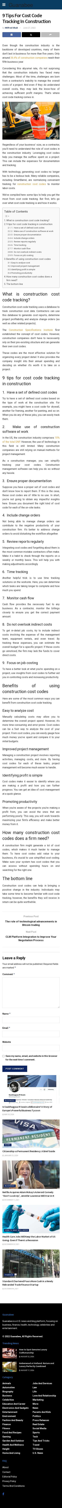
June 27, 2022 (29, 28)
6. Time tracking (18, 245)
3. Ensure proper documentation (26, 234)
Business (10, 1100)
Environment (9, 1416)
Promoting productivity (21, 273)
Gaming (6, 1436)
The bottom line (14, 284)
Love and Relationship (44, 1395)
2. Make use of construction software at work (32, 231)
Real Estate (38, 1424)
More (35, 1404)
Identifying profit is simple (23, 269)
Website (6, 1042)
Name (6, 1013)
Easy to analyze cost (20, 263)
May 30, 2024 (9, 1114)
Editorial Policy (9, 1476)
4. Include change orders (22, 238)
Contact (6, 1472)
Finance (9, 1275)
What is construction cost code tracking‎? (27, 220)
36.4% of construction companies (28, 57)
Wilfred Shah (11, 28)
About (5, 1467)
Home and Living (11, 1453)
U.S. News (38, 1453)
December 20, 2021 (11, 1244)
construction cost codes (31, 184)
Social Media (39, 1428)
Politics (37, 1416)
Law (35, 1387)
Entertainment (9, 1412)
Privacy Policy (9, 1481)
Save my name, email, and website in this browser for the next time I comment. (31, 1058)
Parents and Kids (42, 1412)
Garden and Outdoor (13, 1440)
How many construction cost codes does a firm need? (29, 278)
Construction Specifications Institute (31, 329)
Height (5, 1449)
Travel (36, 1445)
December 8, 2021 (11, 1289)
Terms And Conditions (13, 1486)
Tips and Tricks (41, 1440)
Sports (36, 1432)
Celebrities (8, 1400)
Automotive (8, 1387)
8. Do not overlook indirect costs (26, 252)
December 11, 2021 (11, 1200)
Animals (6, 1383)
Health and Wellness (16, 1230)
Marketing (38, 1400)
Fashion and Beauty (12, 1420)
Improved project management (25, 266)
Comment (8, 974)
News (7, 1145)
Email (6, 1027)
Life (35, 1391)
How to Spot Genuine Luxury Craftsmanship (33, 1351)
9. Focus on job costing (22, 255)
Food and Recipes (11, 1432)
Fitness (6, 1428)
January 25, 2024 (11, 1155)
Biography (7, 1391)
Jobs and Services (42, 1383)
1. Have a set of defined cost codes (27, 228)
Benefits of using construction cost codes (28, 259)
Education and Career (13, 1404)
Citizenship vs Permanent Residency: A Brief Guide (28, 1151)
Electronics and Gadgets (15, 1408)
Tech (35, 1436)
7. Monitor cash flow (21, 248)
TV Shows (38, 1449)
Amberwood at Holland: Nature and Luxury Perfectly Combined (36, 1365)
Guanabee (21, 4)
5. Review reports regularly (23, 241)
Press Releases (41, 1420)
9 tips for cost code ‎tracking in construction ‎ (29, 224)
